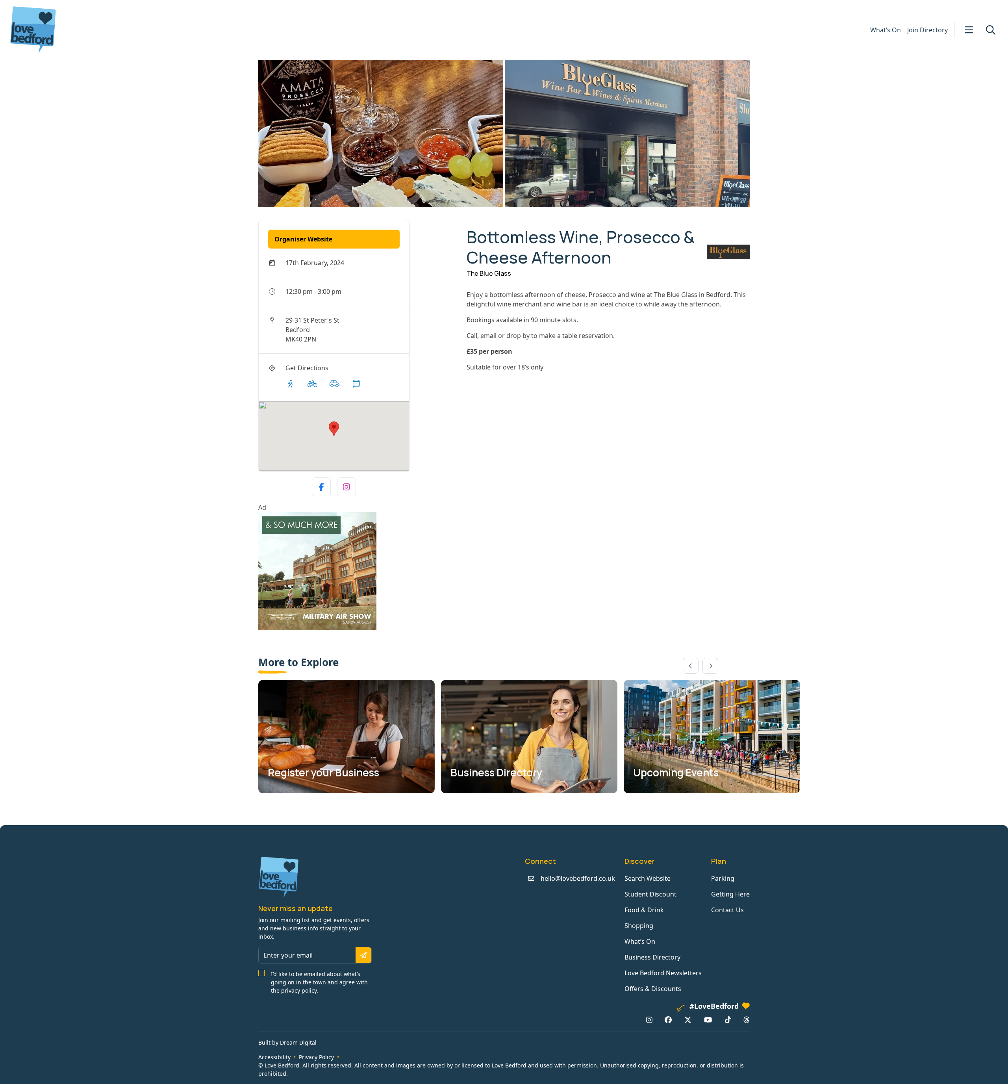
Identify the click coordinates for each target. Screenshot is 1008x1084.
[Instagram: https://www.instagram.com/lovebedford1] (649, 1020)
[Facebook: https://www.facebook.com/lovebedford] (668, 1020)
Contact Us (727, 910)
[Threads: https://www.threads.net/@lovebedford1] (746, 1020)
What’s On (885, 30)
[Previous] (691, 666)
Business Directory (652, 957)
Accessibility (274, 1057)
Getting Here (730, 894)
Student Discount (650, 894)
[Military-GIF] (359, 571)
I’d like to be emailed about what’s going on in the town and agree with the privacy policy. (319, 982)
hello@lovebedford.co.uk (578, 878)
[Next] (710, 666)
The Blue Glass (489, 273)
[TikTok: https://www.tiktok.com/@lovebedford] (728, 1020)
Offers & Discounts (652, 988)
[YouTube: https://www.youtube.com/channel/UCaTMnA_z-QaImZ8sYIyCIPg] (708, 1020)
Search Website (647, 878)
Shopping (638, 925)
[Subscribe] (363, 955)
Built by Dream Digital (287, 1042)
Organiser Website (303, 239)
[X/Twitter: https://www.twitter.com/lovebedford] (687, 1020)
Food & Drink (644, 910)
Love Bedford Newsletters (663, 973)
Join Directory (927, 30)
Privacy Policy (316, 1057)
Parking (722, 878)
